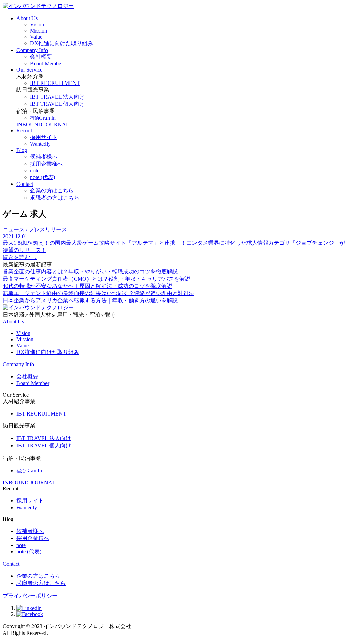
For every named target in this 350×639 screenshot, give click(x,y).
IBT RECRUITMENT (41, 414)
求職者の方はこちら (41, 583)
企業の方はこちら (38, 576)
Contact (24, 184)
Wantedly (26, 507)
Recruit (24, 130)
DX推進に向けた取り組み (47, 352)
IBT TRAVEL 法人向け (43, 438)
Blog (21, 150)
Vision (23, 333)
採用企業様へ (32, 538)
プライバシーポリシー (30, 596)
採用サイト (30, 500)
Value (22, 345)
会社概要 (27, 376)
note (21, 545)
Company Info (32, 50)
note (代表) (28, 551)
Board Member (32, 383)
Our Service (29, 70)
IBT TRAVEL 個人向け (43, 445)
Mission (24, 339)
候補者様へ (30, 531)
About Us (27, 18)
